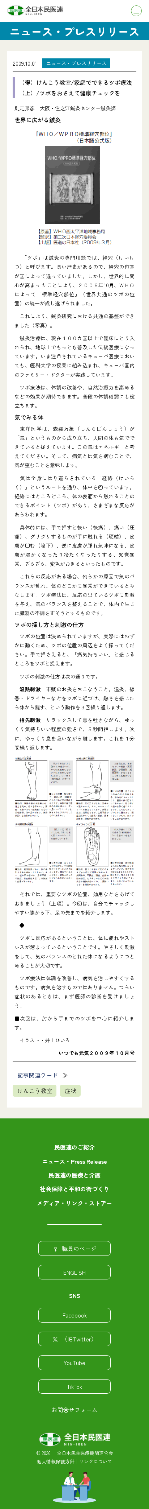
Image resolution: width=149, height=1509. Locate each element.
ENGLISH (74, 1272)
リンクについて (95, 1461)
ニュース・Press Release (74, 1161)
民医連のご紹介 (74, 1147)
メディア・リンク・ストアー (74, 1203)
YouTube (74, 1362)
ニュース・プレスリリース (76, 63)
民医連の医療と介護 (74, 1175)
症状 (70, 1090)
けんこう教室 (34, 1090)
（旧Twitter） (79, 1339)
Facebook (75, 1315)
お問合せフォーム (74, 1409)
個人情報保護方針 (55, 1461)
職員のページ (79, 1248)
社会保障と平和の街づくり (74, 1188)
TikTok (74, 1386)
